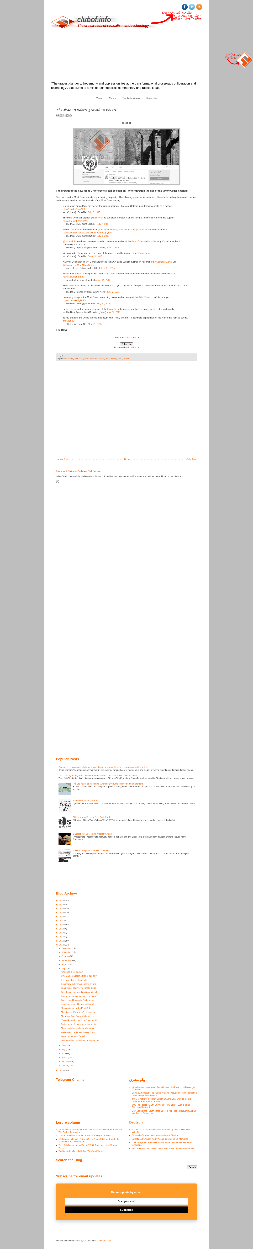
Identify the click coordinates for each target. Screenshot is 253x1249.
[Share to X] (64, 115)
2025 (61, 904)
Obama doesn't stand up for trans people (80, 1040)
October (65, 956)
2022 (61, 916)
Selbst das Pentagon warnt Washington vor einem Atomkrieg (160, 1139)
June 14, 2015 (103, 280)
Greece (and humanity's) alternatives (78, 1000)
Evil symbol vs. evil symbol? (74, 980)
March (64, 1057)
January (65, 1065)
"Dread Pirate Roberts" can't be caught (79, 1020)
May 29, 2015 (113, 312)
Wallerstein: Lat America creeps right (78, 1032)
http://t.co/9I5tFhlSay (73, 276)
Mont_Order (104, 359)
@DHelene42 (142, 229)
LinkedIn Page (105, 1241)
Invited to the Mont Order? (73, 1036)
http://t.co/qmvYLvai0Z (74, 232)
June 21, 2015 (95, 256)
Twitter (126, 359)
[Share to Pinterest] (70, 115)
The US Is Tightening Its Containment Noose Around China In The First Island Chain (98, 775)
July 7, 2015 (103, 224)
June (64, 1045)
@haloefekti (97, 217)
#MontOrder (77, 229)
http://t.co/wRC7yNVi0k (74, 300)
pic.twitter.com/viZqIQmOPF (100, 232)
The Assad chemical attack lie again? (78, 1028)
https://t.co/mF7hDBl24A (75, 221)
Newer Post (62, 459)
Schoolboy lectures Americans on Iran (78, 984)
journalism (94, 359)
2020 (61, 924)
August (64, 964)
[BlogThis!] (60, 115)
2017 (61, 937)
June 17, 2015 (108, 268)
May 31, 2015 (103, 303)
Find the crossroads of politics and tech (79, 992)
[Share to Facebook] (67, 115)
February (65, 1061)
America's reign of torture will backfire (78, 1004)
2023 (61, 912)
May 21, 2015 (95, 324)
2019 (61, 929)
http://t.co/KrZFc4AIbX (74, 209)
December (66, 948)
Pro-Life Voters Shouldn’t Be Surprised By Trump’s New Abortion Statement (108, 784)
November (66, 952)
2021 (61, 920)
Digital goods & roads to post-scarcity (78, 1024)
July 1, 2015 (103, 236)
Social (119, 359)
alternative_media (81, 359)
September (66, 960)
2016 (61, 941)
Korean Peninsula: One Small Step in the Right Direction (85, 1136)
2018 (61, 933)
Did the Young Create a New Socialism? (91, 817)
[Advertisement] (126, 56)
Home (99, 98)
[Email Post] (61, 356)
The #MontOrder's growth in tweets (77, 1016)
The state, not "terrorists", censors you (78, 1012)
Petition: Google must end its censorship (91, 850)
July (63, 968)
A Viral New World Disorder (85, 800)
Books (112, 98)
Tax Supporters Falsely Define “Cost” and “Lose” (81, 1151)
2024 (61, 908)
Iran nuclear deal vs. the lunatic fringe (78, 988)
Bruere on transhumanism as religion (78, 996)
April (63, 1053)
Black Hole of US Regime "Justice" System (92, 834)
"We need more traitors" (72, 972)
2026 (61, 900)
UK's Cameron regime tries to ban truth (79, 976)
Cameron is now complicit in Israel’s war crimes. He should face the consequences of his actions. (104, 767)
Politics (113, 359)
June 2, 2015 (113, 292)
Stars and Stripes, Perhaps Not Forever (79, 471)
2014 (61, 1070)
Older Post (191, 459)
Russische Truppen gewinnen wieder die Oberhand (156, 1135)
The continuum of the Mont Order (76, 1008)
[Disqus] (126, 412)
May (63, 1049)
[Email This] (57, 115)
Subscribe (151, 98)
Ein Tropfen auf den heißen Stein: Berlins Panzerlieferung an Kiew (163, 1148)
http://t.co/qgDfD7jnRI (161, 261)
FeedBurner (133, 347)
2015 (61, 945)
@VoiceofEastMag (125, 229)
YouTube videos (131, 98)
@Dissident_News (106, 229)
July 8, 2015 (94, 212)
